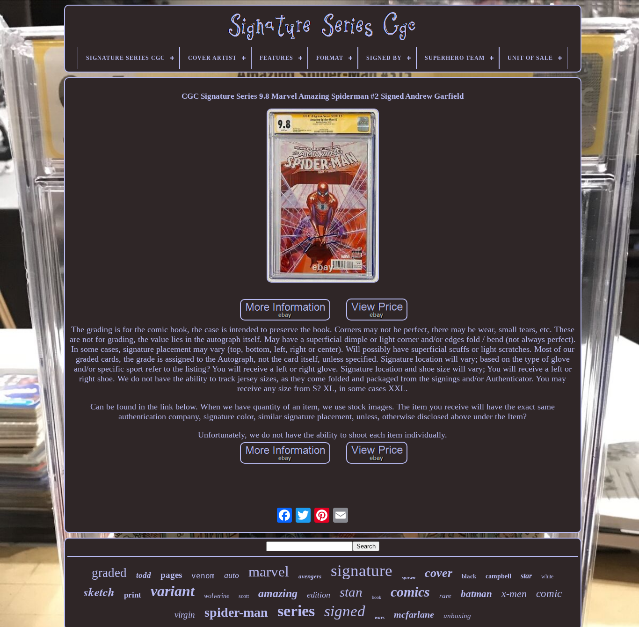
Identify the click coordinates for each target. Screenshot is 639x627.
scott (244, 596)
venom (203, 575)
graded (109, 573)
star (526, 576)
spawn (408, 577)
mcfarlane (414, 614)
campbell (498, 576)
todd (143, 575)
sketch (99, 591)
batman (476, 593)
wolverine (216, 595)
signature (361, 570)
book (376, 597)
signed (344, 611)
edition (318, 594)
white (547, 576)
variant (173, 591)
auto (231, 575)
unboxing (457, 616)
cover (438, 573)
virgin (184, 615)
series (296, 611)
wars (380, 617)
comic (549, 593)
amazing (278, 593)
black (469, 576)
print (132, 595)
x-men (514, 593)
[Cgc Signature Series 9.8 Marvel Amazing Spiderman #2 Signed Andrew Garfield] (322, 197)
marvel (268, 571)
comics (410, 591)
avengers (309, 576)
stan (351, 591)
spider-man (236, 612)
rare (445, 595)
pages (171, 575)
